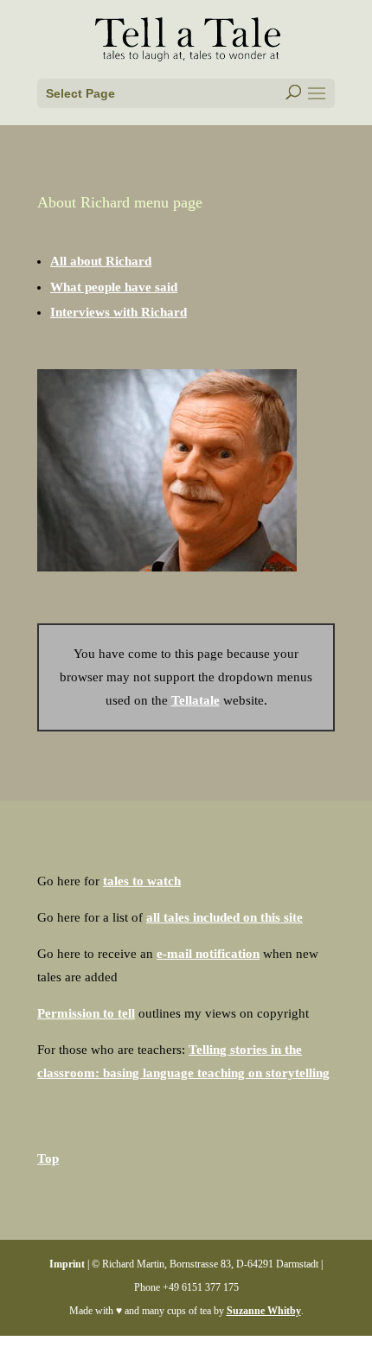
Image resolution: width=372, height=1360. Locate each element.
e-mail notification (208, 954)
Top (48, 1158)
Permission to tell (86, 1013)
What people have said (113, 287)
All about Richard (100, 261)
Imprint (67, 1264)
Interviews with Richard (118, 312)
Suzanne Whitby (264, 1311)
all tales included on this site (224, 917)
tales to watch (142, 881)
